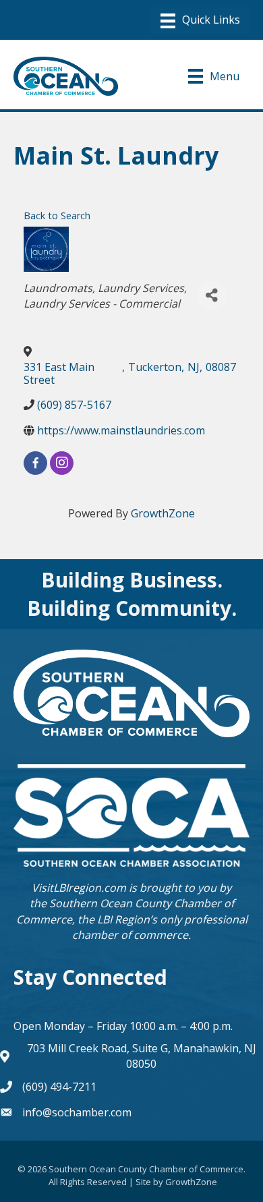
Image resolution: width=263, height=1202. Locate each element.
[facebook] (35, 463)
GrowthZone (163, 513)
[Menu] (200, 21)
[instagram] (62, 463)
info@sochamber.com (77, 1112)
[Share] (211, 296)
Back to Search (57, 215)
